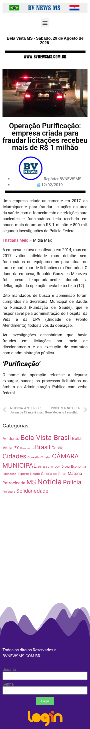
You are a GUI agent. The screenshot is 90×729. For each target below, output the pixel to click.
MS (31, 482)
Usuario (9, 670)
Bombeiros (27, 448)
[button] (45, 22)
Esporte (23, 474)
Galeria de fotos (53, 474)
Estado (35, 474)
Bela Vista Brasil (45, 437)
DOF (57, 466)
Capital (58, 447)
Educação (9, 474)
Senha (8, 684)
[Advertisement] (45, 567)
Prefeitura (8, 491)
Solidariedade (32, 491)
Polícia (72, 482)
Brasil (42, 447)
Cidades (14, 456)
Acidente (10, 438)
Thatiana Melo (15, 240)
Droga (66, 466)
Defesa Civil (46, 466)
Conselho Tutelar (39, 457)
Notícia (49, 481)
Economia (78, 466)
